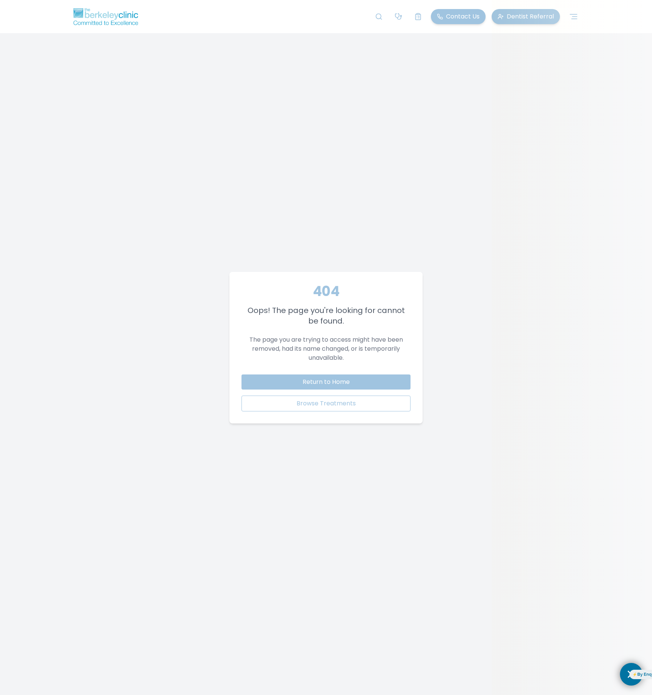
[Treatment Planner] (418, 16)
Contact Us (463, 16)
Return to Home (326, 381)
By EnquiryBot (598, 674)
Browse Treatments (326, 403)
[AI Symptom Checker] (398, 16)
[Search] (379, 16)
